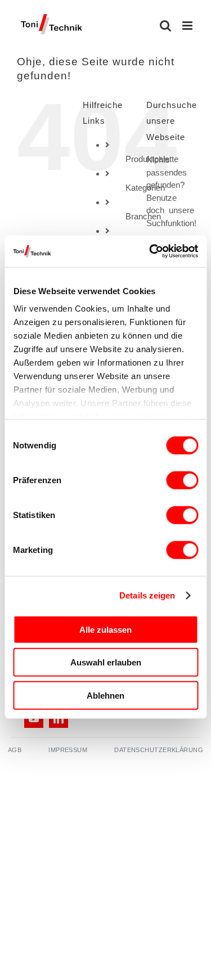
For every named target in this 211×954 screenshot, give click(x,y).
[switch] (182, 480)
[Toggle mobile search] (165, 26)
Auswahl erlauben (105, 662)
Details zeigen (147, 595)
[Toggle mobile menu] (188, 26)
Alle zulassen (105, 629)
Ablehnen (105, 695)
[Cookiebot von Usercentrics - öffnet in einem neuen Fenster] (150, 251)
